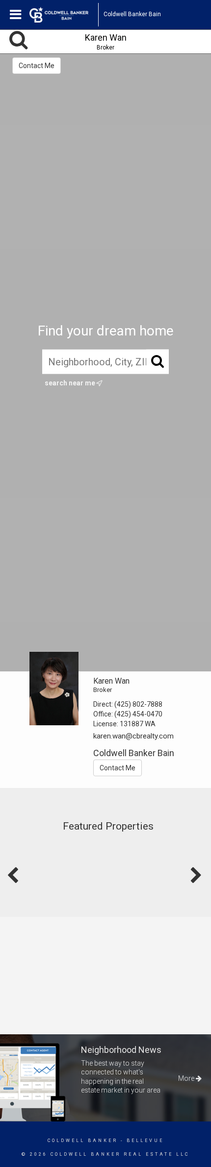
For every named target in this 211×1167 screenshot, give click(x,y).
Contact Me (36, 66)
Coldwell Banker (83, 1140)
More (187, 1078)
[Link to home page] (63, 14)
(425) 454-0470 (138, 714)
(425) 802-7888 (138, 704)
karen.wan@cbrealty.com (133, 736)
